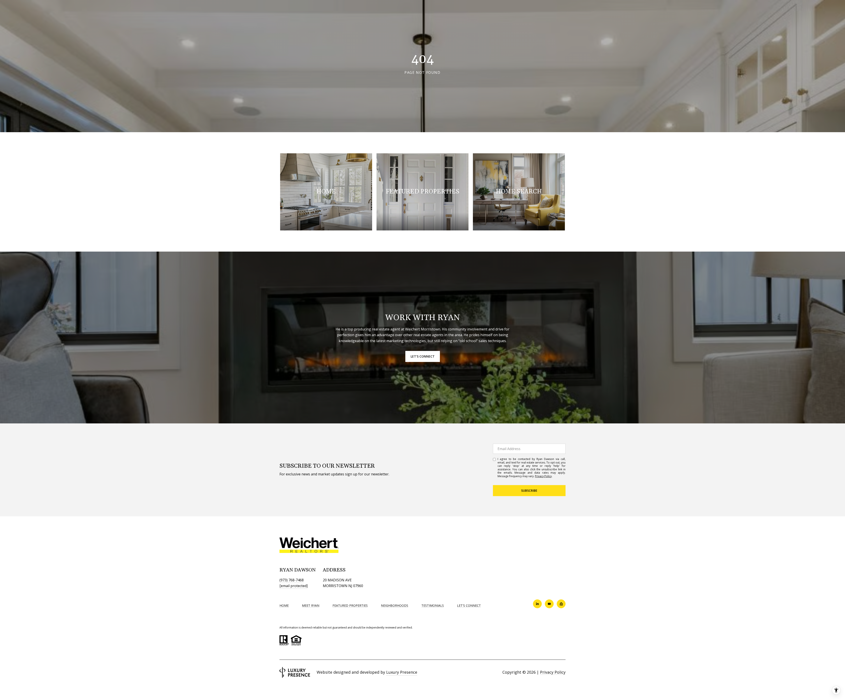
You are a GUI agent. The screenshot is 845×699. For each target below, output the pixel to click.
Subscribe (529, 490)
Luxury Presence (401, 672)
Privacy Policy (543, 476)
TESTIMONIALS (432, 605)
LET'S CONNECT (469, 605)
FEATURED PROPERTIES (350, 605)
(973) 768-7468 (291, 580)
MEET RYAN (310, 605)
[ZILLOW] (561, 603)
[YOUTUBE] (549, 603)
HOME (284, 605)
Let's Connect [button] (423, 356)
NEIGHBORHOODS (394, 605)
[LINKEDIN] (537, 603)
